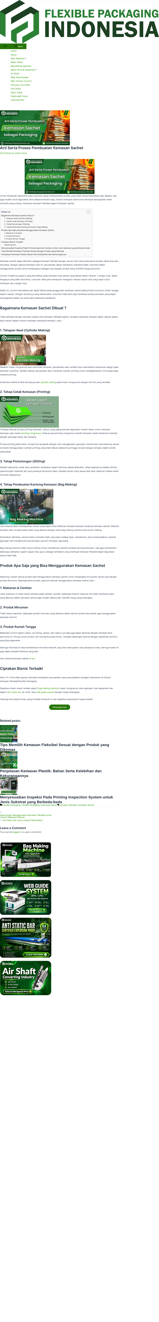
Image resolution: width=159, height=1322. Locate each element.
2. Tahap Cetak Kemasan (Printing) (18, 221)
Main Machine (17, 58)
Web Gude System (20, 77)
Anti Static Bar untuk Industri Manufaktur (22, 820)
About (14, 55)
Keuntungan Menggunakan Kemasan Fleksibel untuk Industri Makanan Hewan (26, 816)
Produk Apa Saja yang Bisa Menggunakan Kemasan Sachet (27, 230)
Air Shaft (15, 73)
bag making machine (48, 688)
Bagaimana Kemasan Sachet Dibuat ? (18, 215)
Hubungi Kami (17, 100)
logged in (17, 832)
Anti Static (16, 88)
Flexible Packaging (11, 805)
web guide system (45, 692)
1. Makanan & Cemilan (13, 233)
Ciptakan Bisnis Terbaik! (12, 242)
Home (14, 51)
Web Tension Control (21, 81)
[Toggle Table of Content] (87, 212)
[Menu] (5, 46)
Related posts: (10, 245)
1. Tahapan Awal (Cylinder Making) (18, 218)
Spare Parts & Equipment (23, 70)
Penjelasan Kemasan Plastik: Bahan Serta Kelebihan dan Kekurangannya (33, 254)
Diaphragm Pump (19, 96)
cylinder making (48, 382)
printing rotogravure (31, 433)
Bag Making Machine (21, 66)
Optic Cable (16, 92)
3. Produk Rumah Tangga (14, 239)
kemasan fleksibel (68, 805)
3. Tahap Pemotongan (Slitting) (17, 224)
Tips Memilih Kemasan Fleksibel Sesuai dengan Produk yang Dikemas (32, 251)
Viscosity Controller (20, 85)
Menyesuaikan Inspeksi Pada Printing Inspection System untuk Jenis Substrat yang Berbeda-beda (45, 248)
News (54, 805)
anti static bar (14, 692)
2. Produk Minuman (12, 236)
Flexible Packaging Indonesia (36, 805)
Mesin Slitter (17, 62)
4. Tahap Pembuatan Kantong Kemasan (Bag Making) (26, 227)
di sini (32, 658)
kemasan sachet (86, 805)
